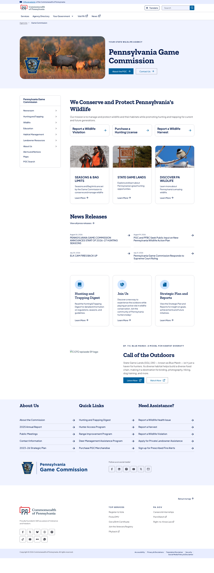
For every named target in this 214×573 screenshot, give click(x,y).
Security (188, 552)
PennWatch (158, 517)
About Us (27, 146)
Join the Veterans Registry (121, 526)
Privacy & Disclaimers (155, 552)
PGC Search (29, 161)
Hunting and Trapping (33, 116)
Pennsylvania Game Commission (34, 100)
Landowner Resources (34, 140)
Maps (26, 156)
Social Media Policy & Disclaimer (180, 554)
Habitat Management (33, 134)
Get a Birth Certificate (119, 522)
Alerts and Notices (32, 151)
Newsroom (28, 110)
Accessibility (140, 552)
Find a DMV (114, 517)
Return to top (184, 499)
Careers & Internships (163, 512)
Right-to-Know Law (162, 522)
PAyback (113, 531)
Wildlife (27, 122)
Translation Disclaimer (174, 552)
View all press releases (80, 223)
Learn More (80, 198)
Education (28, 128)
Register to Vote (116, 512)
